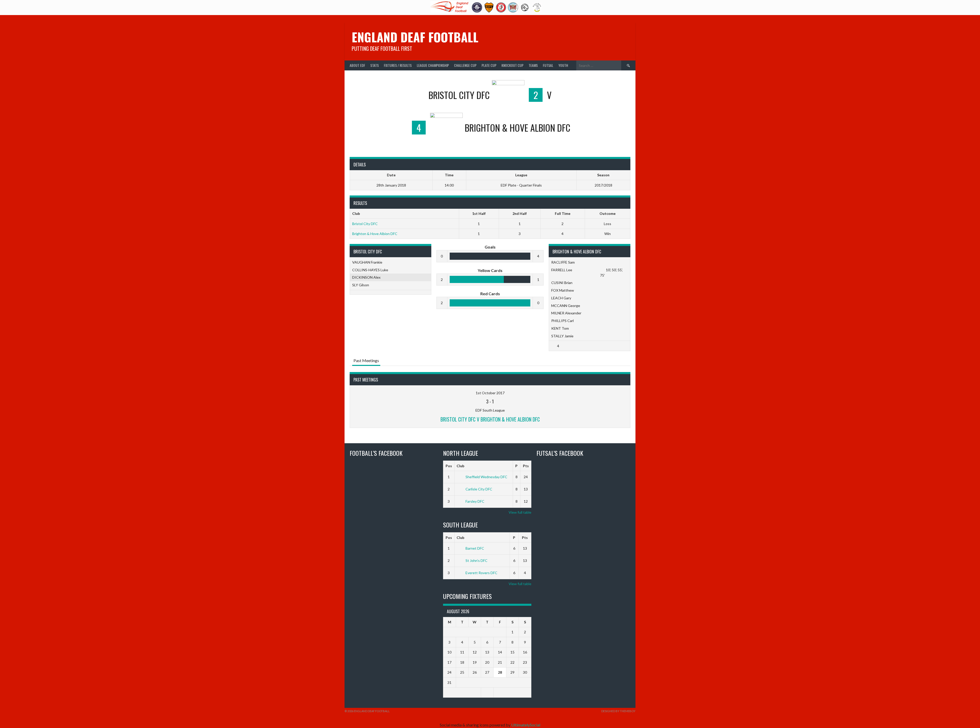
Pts (526, 466)
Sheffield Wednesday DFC (486, 477)
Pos (449, 466)
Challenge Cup (465, 65)
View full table (520, 512)
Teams (533, 65)
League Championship (433, 65)
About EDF (357, 65)
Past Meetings (366, 360)
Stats (374, 65)
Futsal (548, 65)
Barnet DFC (474, 548)
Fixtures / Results (398, 65)
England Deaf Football (415, 37)
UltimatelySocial (525, 724)
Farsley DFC (474, 501)
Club (460, 466)
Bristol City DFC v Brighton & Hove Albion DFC (490, 419)
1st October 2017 (490, 393)
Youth (563, 65)
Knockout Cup (512, 65)
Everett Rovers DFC (481, 573)
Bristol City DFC (365, 223)
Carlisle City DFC (478, 489)
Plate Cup (489, 65)
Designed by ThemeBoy (618, 711)
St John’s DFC (476, 560)
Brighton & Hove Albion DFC (374, 233)
